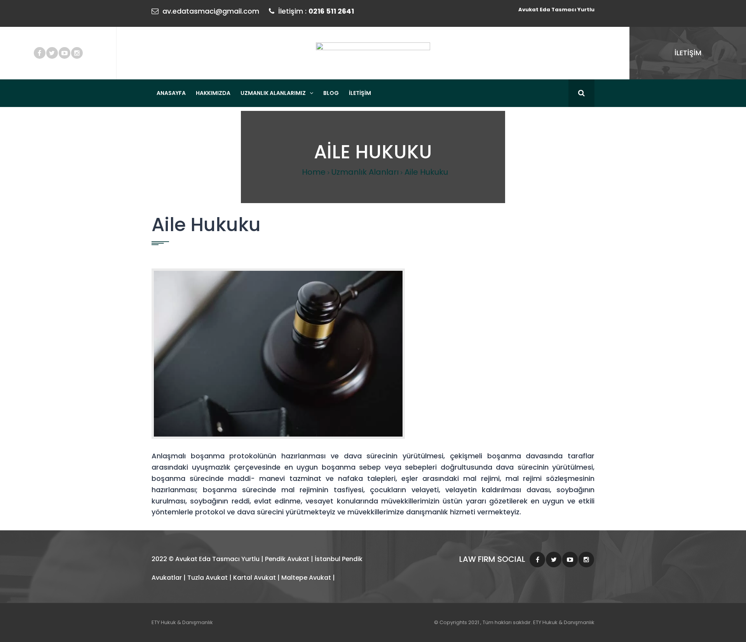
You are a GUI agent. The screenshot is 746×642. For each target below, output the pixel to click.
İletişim (360, 93)
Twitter (52, 53)
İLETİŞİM (688, 53)
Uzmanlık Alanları (365, 172)
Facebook (39, 53)
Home (314, 172)
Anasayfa (171, 93)
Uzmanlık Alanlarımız (273, 93)
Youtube (64, 53)
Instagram (77, 53)
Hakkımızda (213, 93)
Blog (331, 93)
